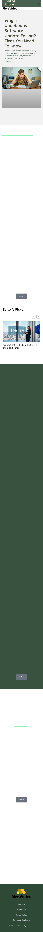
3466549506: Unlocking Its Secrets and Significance (20, 346)
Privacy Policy (21, 915)
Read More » (8, 62)
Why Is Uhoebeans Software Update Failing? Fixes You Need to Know (20, 33)
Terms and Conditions (21, 920)
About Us (21, 905)
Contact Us (21, 910)
